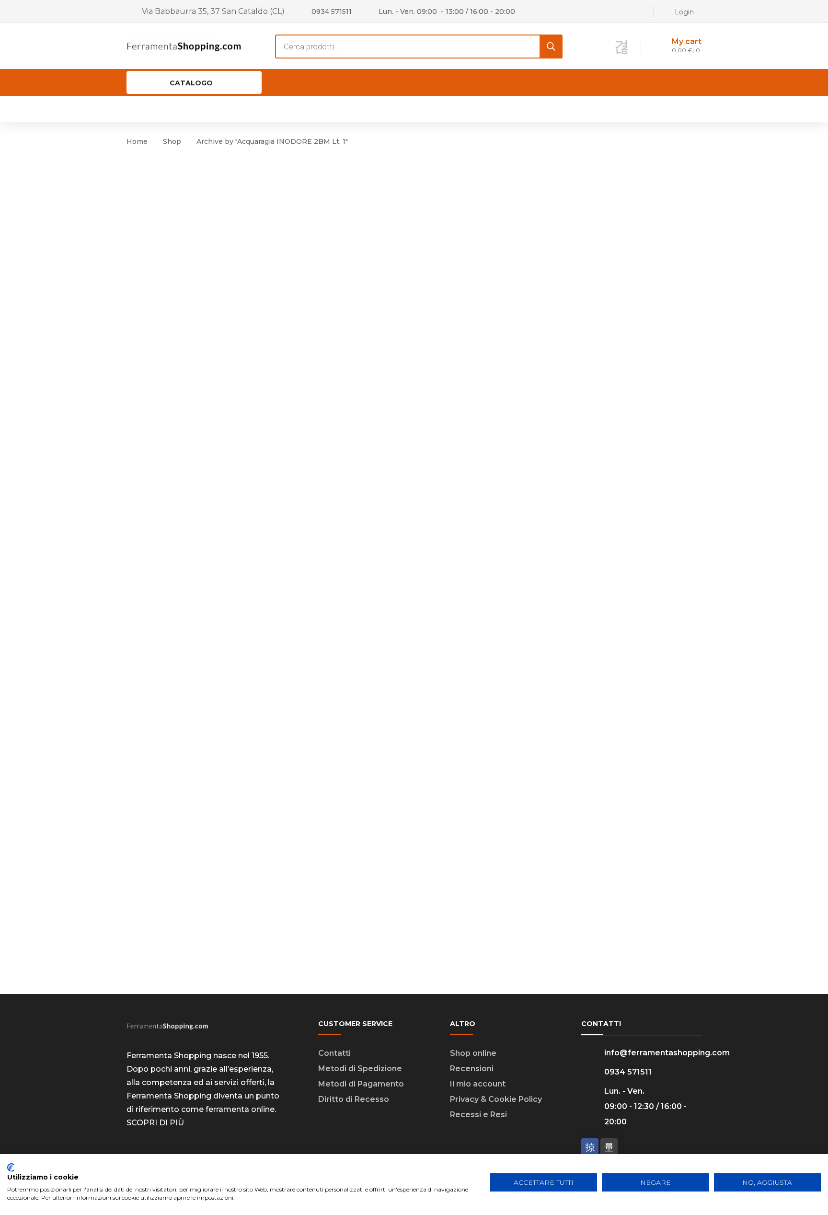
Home (137, 141)
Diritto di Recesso (353, 1099)
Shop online (473, 1053)
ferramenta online (240, 1109)
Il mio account (478, 1083)
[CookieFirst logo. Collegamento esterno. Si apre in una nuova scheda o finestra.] (10, 1167)
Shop (172, 141)
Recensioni (472, 1068)
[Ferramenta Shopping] (184, 46)
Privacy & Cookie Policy (496, 1099)
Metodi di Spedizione (360, 1068)
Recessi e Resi (478, 1114)
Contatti (334, 1053)
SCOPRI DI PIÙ (155, 1122)
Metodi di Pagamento (361, 1083)
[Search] (551, 46)
